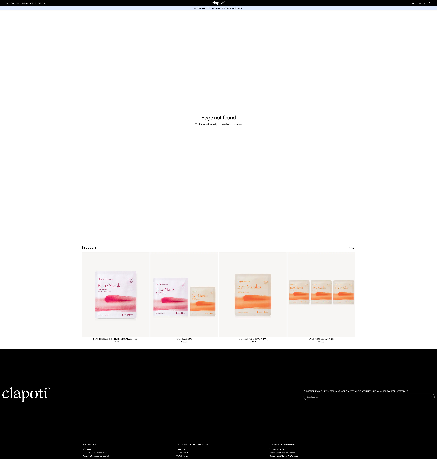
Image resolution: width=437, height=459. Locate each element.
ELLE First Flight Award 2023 (95, 452)
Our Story (87, 449)
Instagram (180, 449)
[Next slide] (146, 294)
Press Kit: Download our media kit (96, 456)
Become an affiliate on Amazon (282, 452)
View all (352, 248)
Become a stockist (277, 449)
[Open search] (420, 3)
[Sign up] (431, 397)
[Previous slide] (85, 294)
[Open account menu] (424, 3)
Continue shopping (218, 132)
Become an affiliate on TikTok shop (284, 456)
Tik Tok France (182, 456)
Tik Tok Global (182, 452)
